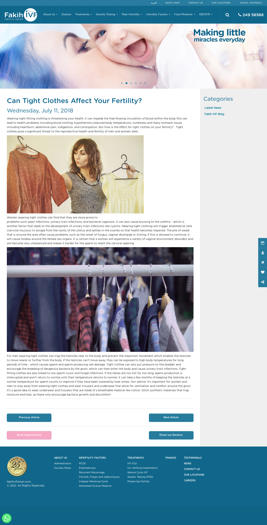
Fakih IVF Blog (214, 114)
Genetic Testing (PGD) (140, 477)
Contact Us (195, 3)
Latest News (212, 108)
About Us (60, 458)
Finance (170, 458)
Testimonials (193, 458)
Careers (190, 480)
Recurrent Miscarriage (92, 472)
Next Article (171, 417)
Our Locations (221, 3)
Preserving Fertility (138, 481)
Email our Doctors (171, 435)
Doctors (66, 14)
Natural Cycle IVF (137, 472)
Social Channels (251, 3)
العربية (154, 3)
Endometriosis (87, 468)
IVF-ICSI (132, 463)
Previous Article (29, 417)
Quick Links (172, 3)
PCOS (82, 463)
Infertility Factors (92, 458)
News (187, 463)
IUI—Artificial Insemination (142, 468)
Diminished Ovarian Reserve (95, 486)
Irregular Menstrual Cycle (93, 481)
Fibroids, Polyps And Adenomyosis (99, 477)
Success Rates (62, 468)
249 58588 (252, 15)
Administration (62, 463)
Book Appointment (29, 435)
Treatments (135, 458)
